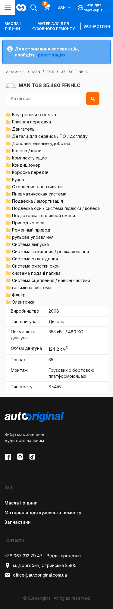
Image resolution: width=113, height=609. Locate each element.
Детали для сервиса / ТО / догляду (50, 136)
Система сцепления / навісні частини (51, 280)
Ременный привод (31, 229)
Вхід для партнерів (92, 7)
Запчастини (96, 26)
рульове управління (33, 237)
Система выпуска (30, 244)
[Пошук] (92, 98)
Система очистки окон (36, 265)
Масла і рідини (21, 502)
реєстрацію (51, 54)
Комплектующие (29, 157)
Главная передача (31, 121)
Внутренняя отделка (34, 114)
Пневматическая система (39, 193)
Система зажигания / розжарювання (50, 251)
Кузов (18, 179)
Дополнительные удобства (41, 143)
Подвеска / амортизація (37, 201)
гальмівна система (31, 287)
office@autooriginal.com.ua (40, 574)
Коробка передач (30, 172)
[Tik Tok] (32, 456)
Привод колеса (28, 222)
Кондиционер (26, 165)
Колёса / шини (27, 150)
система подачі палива (36, 273)
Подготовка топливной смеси (43, 215)
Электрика (23, 301)
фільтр (19, 294)
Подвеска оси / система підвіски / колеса (56, 208)
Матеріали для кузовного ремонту (53, 26)
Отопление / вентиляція (37, 186)
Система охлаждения (35, 258)
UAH (62, 7)
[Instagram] (20, 456)
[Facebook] (8, 456)
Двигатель (23, 129)
